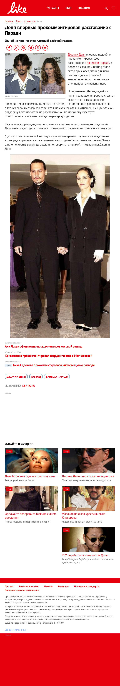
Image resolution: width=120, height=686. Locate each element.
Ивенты (48, 586)
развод (36, 376)
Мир (68, 8)
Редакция (63, 586)
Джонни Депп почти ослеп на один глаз (88, 476)
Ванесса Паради (57, 376)
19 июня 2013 (30, 21)
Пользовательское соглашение (22, 589)
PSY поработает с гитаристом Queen (85, 555)
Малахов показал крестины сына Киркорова (83, 516)
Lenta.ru (28, 386)
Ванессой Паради (98, 63)
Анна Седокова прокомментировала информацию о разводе (50, 365)
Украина (53, 8)
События (84, 8)
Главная (9, 21)
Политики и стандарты (86, 586)
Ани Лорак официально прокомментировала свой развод (43, 346)
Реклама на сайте (28, 586)
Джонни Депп (76, 54)
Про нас (9, 586)
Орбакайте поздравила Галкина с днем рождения (30, 516)
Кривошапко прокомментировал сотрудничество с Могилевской (48, 356)
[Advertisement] (60, 417)
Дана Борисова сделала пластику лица (30, 476)
